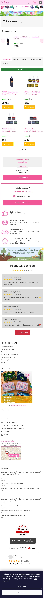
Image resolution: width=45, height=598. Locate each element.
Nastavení (22, 586)
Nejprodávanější (36, 59)
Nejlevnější (17, 59)
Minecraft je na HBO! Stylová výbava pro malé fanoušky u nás (20, 488)
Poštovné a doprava (7, 349)
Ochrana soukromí (6, 352)
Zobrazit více (22, 332)
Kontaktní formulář (22, 203)
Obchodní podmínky (7, 347)
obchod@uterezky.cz (11, 422)
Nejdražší (25, 59)
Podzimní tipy (5, 479)
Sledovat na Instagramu (18, 405)
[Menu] (40, 3)
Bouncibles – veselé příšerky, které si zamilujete (16, 511)
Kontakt (3, 362)
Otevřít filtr (22, 69)
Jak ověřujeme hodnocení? (9, 355)
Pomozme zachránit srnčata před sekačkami (15, 506)
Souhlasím (22, 593)
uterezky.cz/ (8, 432)
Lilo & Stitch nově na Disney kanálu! (12, 484)
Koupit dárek (22, 178)
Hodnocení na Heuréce (8, 357)
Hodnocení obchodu (22, 265)
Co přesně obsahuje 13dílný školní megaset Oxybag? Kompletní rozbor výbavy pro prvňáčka (21, 473)
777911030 (7, 435)
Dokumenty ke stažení (8, 360)
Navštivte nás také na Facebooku (14, 428)
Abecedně (5, 63)
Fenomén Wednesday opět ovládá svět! (13, 515)
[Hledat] (29, 3)
